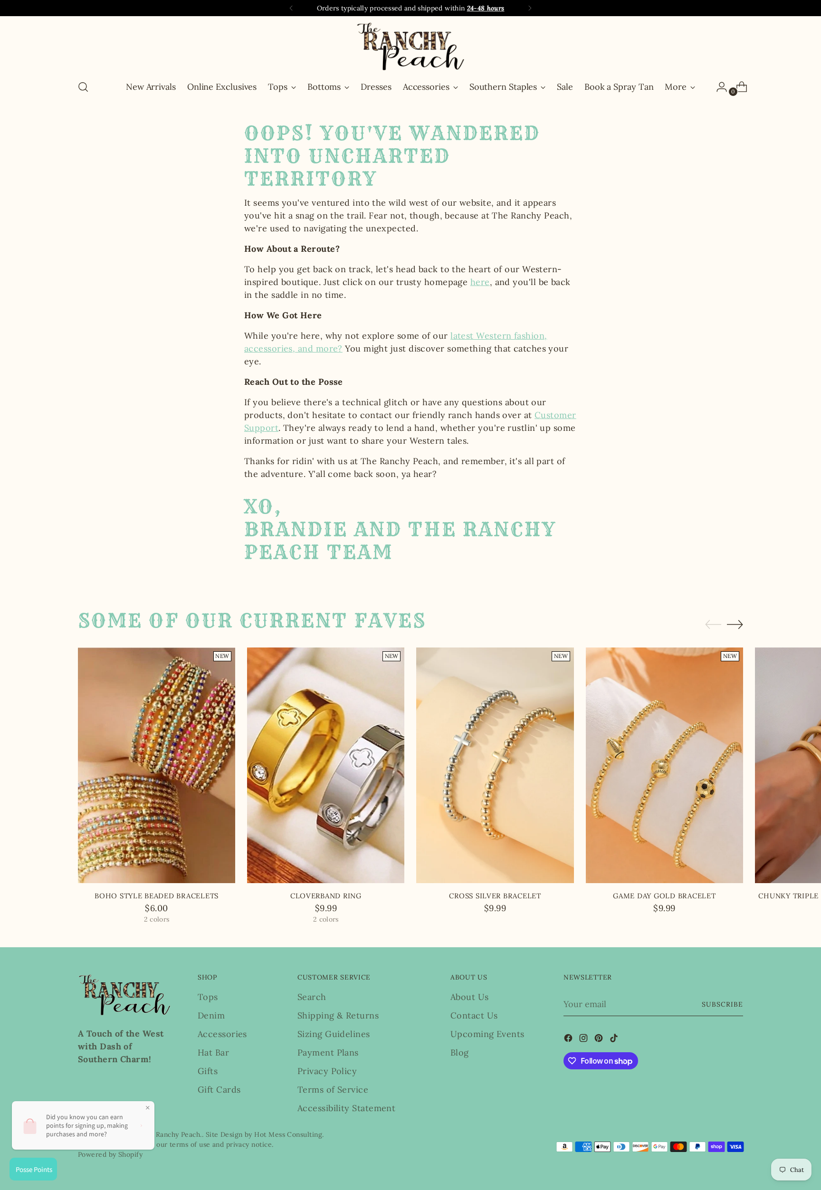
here (480, 281)
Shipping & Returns (338, 1015)
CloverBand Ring (326, 895)
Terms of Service (332, 1089)
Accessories (222, 1033)
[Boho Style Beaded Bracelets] (156, 765)
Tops (208, 996)
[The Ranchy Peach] (410, 46)
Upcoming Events (487, 1033)
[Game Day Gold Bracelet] (664, 765)
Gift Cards (219, 1089)
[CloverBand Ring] (325, 765)
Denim (211, 1015)
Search (311, 996)
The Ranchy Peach (170, 1134)
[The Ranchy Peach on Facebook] (569, 1039)
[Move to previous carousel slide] (713, 625)
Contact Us (474, 1015)
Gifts (208, 1071)
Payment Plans (328, 1052)
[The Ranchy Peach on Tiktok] (615, 1039)
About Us (469, 996)
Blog (459, 1052)
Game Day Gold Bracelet (664, 895)
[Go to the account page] (717, 86)
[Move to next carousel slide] (735, 624)
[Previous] (291, 8)
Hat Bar (213, 1052)
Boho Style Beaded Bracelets (157, 895)
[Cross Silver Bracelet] (494, 765)
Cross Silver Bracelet (495, 895)
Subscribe (722, 1004)
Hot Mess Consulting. (289, 1134)
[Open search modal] (83, 86)
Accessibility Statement (346, 1108)
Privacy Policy (327, 1071)
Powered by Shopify (110, 1154)
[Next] (529, 8)
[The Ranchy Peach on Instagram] (584, 1039)
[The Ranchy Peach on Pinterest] (599, 1039)
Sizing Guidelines (333, 1033)
